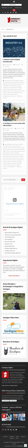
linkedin (4, 158)
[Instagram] (5, 12)
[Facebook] (3, 12)
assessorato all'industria (13, 82)
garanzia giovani (21, 151)
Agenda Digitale (8, 80)
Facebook (5, 436)
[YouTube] (10, 12)
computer (10, 147)
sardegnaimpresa (7, 96)
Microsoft (9, 159)
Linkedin (12, 438)
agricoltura (5, 82)
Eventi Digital (8, 239)
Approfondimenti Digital (10, 232)
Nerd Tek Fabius (9, 241)
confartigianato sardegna (15, 85)
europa (7, 151)
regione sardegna (7, 163)
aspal (13, 144)
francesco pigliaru (13, 151)
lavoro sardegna (19, 156)
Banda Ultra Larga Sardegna (12, 235)
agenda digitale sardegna (17, 80)
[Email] (16, 12)
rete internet (10, 94)
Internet (20, 91)
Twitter (17, 436)
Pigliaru (8, 161)
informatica (17, 154)
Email (17, 438)
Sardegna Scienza (9, 250)
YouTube (23, 436)
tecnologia (13, 96)
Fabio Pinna (17, 64)
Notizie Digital (6, 66)
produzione (16, 92)
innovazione (15, 91)
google (11, 153)
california (7, 146)
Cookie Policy (13, 400)
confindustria (5, 87)
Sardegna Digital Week (10, 248)
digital (4, 151)
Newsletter (7, 244)
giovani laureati (6, 153)
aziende (14, 84)
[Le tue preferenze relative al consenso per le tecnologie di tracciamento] (25, 445)
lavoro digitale (6, 156)
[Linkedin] (13, 12)
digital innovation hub (13, 87)
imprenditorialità (6, 154)
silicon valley (9, 165)
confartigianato (6, 85)
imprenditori (16, 153)
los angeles (9, 158)
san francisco (14, 163)
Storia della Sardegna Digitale (12, 253)
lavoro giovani (13, 156)
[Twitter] (8, 12)
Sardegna (15, 94)
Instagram (11, 436)
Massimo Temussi (16, 158)
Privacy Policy (6, 400)
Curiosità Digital (8, 237)
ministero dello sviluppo (8, 92)
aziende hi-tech (19, 84)
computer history (16, 147)
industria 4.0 (10, 91)
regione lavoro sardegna (16, 161)
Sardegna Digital (16, 442)
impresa (16, 89)
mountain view (15, 159)
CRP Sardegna (21, 149)
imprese (20, 89)
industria (5, 91)
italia (24, 91)
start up (14, 165)
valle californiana (11, 166)
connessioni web (14, 149)
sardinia (4, 165)
